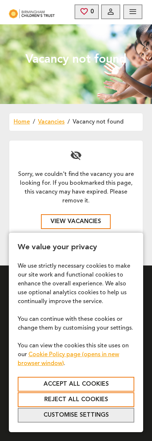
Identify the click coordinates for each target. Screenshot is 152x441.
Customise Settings (76, 415)
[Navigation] (132, 11)
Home (22, 122)
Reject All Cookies (76, 400)
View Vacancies (76, 222)
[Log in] (110, 11)
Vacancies (51, 122)
